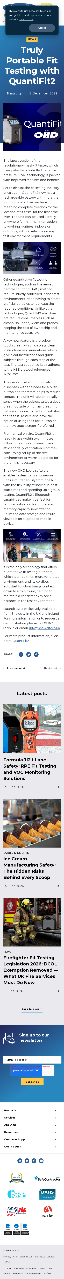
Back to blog (30, 1009)
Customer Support (16, 1139)
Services (9, 1117)
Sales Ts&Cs (26, 1256)
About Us (10, 1124)
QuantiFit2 (21, 641)
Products (10, 1110)
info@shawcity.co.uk (44, 628)
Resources (11, 1132)
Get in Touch (12, 1146)
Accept (42, 27)
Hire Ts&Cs (39, 1256)
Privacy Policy (10, 1256)
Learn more (26, 19)
